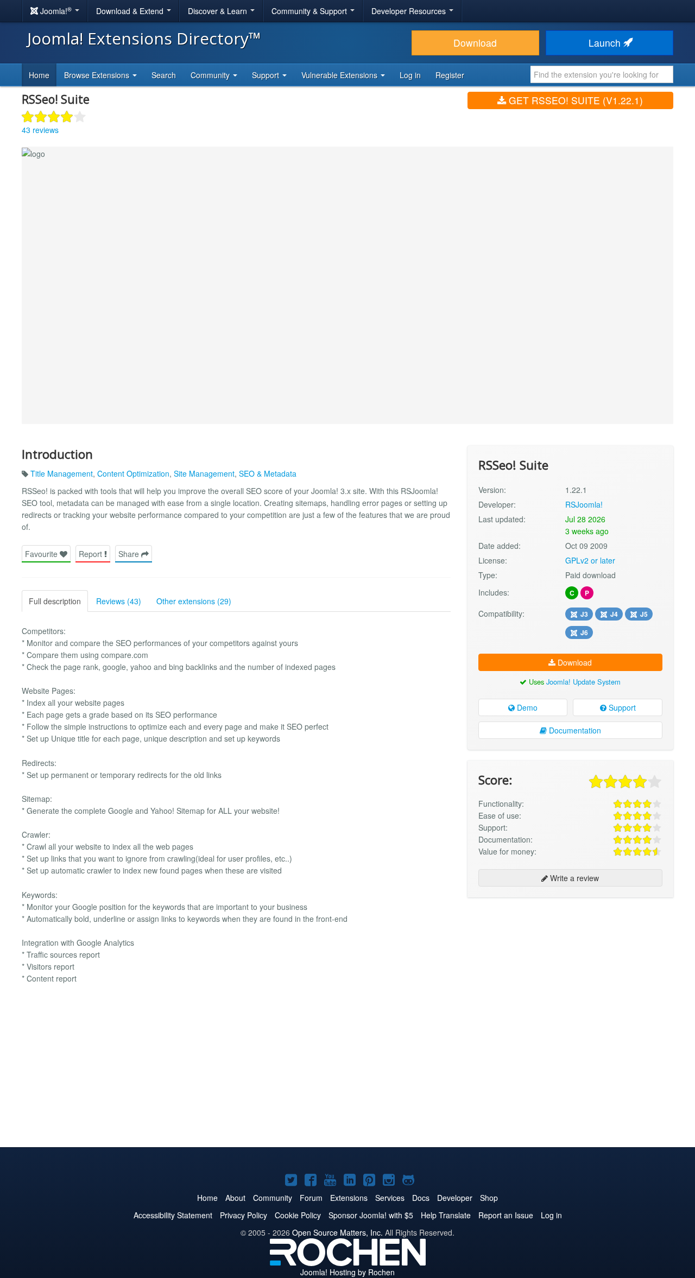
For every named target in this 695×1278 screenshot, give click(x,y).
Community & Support (310, 10)
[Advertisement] (570, 976)
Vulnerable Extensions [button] (340, 74)
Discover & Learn (218, 10)
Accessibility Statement (173, 1215)
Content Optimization (133, 473)
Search (163, 74)
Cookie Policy (298, 1215)
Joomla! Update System (583, 681)
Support (621, 707)
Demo (526, 707)
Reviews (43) (118, 601)
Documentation (574, 730)
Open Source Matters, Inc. (337, 1232)
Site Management (204, 473)
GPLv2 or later (590, 560)
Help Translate (446, 1215)
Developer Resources (409, 10)
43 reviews (40, 129)
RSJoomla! (584, 504)
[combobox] (601, 74)
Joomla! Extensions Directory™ (144, 38)
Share (129, 553)
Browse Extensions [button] (97, 74)
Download (475, 42)
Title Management (61, 473)
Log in (410, 74)
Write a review (573, 877)
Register (449, 74)
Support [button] (266, 74)
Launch (606, 42)
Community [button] (211, 74)
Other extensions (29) (193, 601)
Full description (55, 601)
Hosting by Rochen (347, 1272)
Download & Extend (131, 10)
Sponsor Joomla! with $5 (370, 1215)
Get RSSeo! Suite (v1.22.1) (574, 100)
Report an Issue (505, 1215)
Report (91, 553)
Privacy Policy (243, 1215)
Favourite (42, 553)
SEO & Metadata (267, 473)
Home (39, 74)
